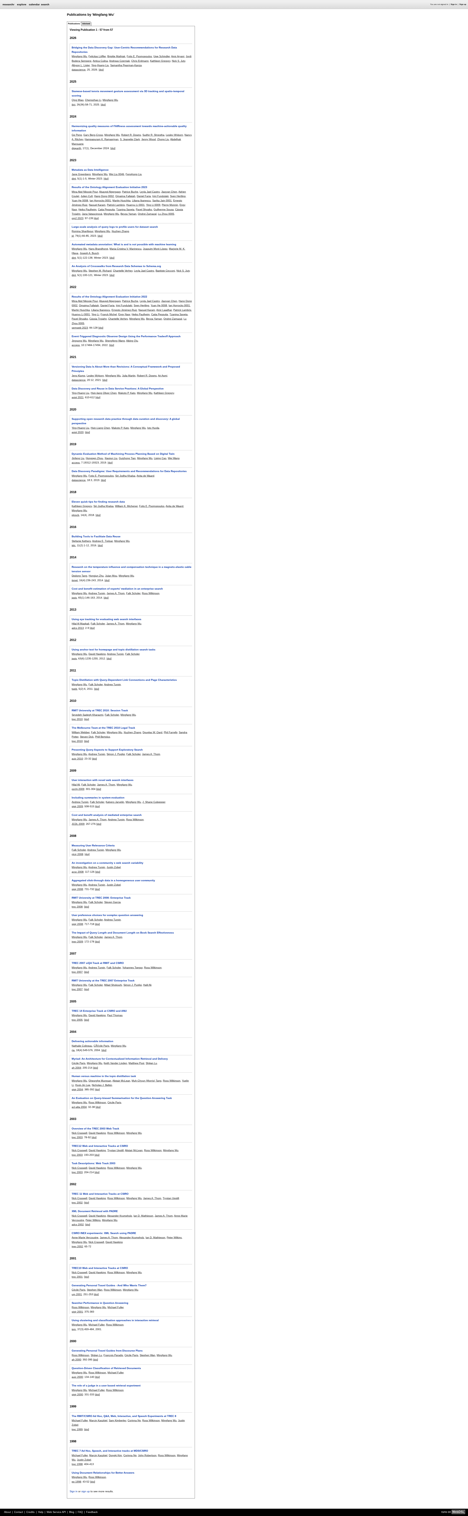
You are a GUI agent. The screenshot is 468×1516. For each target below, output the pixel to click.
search (45, 4)
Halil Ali (147, 984)
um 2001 (77, 1294)
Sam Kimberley (117, 1420)
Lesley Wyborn (174, 134)
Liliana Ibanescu (141, 200)
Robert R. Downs (131, 134)
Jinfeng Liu (78, 458)
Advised (86, 23)
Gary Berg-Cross (93, 134)
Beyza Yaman (128, 213)
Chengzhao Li (93, 100)
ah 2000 (76, 1359)
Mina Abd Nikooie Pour (85, 191)
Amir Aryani (177, 56)
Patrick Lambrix (116, 204)
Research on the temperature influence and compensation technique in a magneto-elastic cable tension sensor (131, 569)
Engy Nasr (124, 314)
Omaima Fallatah (125, 196)
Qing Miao (78, 100)
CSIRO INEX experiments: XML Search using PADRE (104, 1233)
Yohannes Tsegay (132, 967)
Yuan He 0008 (80, 200)
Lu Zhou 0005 (166, 213)
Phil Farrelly (170, 732)
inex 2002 (77, 1246)
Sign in (454, 4)
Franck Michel (109, 314)
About (7, 1512)
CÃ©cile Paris (101, 1045)
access (76, 345)
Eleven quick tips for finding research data (98, 501)
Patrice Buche (130, 191)
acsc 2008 (78, 871)
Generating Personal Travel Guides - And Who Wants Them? (109, 1285)
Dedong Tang (79, 575)
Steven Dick (87, 736)
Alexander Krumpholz (119, 1215)
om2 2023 (77, 218)
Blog (71, 1512)
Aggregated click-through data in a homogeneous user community (113, 880)
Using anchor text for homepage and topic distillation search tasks (113, 649)
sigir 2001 (77, 1311)
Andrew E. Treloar (102, 541)
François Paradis (113, 1355)
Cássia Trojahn (98, 318)
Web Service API (56, 1512)
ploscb (75, 515)
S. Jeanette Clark (130, 139)
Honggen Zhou (94, 458)
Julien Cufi (87, 196)
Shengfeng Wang (115, 340)
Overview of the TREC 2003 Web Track (95, 1128)
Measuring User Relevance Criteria (93, 845)
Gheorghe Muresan (99, 1080)
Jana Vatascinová (92, 213)
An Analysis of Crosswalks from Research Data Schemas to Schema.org (116, 266)
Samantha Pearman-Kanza (126, 65)
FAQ (80, 1512)
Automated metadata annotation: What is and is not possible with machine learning (124, 244)
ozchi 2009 (78, 789)
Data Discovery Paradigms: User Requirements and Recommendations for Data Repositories (129, 471)
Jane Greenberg (81, 174)
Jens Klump (78, 375)
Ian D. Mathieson (143, 1215)
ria (73, 1050)
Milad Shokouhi (113, 984)
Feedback (92, 1512)
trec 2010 (77, 719)
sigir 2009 (77, 806)
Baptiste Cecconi (165, 270)
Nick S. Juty (178, 60)
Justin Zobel (114, 867)
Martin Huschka (121, 200)
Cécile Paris (78, 1063)
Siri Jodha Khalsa (125, 475)
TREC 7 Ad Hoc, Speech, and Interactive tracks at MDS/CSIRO (110, 1450)
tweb (74, 688)
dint (74, 178)
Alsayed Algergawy (110, 191)
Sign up (462, 4)
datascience (79, 69)
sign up (85, 1491)
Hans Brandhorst (98, 248)
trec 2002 (77, 1202)
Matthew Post (136, 1063)
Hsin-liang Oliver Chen (104, 392)
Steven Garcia (112, 902)
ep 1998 (76, 1481)
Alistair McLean (121, 1080)
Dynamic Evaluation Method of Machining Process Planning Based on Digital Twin (123, 453)
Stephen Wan (94, 1289)
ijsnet (75, 580)
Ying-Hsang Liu (100, 65)
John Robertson (147, 1455)
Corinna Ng (134, 1420)
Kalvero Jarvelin (115, 801)
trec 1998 (77, 1464)
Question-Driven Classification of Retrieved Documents (106, 1368)
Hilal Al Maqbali (80, 623)
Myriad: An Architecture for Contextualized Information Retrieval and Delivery (120, 1058)
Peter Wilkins (93, 1220)
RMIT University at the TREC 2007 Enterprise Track (103, 980)
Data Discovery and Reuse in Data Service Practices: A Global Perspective (118, 388)
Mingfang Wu (79, 56)
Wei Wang (174, 458)
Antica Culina (100, 60)
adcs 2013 (78, 628)
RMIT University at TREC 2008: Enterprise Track (101, 897)
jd (73, 235)
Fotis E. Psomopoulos (139, 56)
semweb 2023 (80, 327)
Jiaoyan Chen (169, 191)
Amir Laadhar (164, 310)
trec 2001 (77, 1276)
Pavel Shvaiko (144, 209)
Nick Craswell (79, 1132)
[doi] (101, 69)
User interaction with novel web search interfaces (102, 780)
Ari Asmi (162, 375)
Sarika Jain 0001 (162, 200)
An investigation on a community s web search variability (107, 862)
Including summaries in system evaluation (98, 797)
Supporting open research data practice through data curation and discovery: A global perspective (126, 421)
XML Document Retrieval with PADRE (95, 1211)
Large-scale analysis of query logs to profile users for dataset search (115, 226)
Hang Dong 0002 (104, 196)
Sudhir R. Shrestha (153, 134)
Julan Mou (111, 575)
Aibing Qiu (132, 340)
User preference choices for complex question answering (107, 915)
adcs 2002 (78, 1224)
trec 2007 (77, 971)
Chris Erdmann (140, 60)
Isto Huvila (153, 427)
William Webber (81, 732)
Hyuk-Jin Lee (82, 1085)
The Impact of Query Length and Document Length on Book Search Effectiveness (123, 932)
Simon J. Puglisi (116, 754)
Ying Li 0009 (153, 204)
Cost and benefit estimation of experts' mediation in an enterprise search (117, 588)
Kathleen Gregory (160, 60)
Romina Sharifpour (82, 231)
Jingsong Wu (79, 340)
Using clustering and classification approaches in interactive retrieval (115, 1320)
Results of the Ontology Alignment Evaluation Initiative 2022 (109, 296)
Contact (18, 1512)
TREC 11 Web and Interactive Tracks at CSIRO (100, 1193)
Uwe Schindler (161, 56)
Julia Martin (128, 375)
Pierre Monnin (170, 204)
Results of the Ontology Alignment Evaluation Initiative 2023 (109, 187)
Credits (30, 1512)
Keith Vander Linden (115, 1063)
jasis (74, 597)
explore (21, 4)
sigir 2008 (77, 889)
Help (40, 1512)
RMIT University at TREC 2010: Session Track (100, 710)
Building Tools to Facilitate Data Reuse (96, 536)
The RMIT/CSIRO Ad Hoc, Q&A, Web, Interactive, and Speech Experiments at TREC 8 (124, 1416)
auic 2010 (77, 758)
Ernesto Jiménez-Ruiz (124, 310)
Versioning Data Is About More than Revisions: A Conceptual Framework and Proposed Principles (126, 368)
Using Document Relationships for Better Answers (103, 1472)
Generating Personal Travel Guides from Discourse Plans (107, 1350)
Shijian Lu (151, 1063)
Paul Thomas (114, 1015)
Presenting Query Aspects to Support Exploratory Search (107, 749)
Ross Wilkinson (150, 593)
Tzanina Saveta (125, 209)
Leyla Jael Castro (150, 191)
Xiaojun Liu (111, 458)
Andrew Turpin (96, 593)
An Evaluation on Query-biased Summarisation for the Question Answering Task (122, 1098)
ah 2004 (76, 1067)
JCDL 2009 (78, 823)
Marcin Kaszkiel (98, 1420)
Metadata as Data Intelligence (90, 169)
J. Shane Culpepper (153, 801)
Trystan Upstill (115, 1150)
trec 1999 (77, 1429)
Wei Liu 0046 (116, 174)
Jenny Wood (148, 139)
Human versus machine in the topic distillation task (104, 1076)
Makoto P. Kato (126, 392)
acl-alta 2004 (79, 1107)
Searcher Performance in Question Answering (100, 1302)
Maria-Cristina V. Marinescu (125, 248)
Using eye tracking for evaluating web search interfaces (106, 619)
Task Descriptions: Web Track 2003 (93, 1163)
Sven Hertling (178, 196)
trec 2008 (77, 906)
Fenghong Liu (134, 174)
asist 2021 (78, 397)
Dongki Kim (115, 1455)
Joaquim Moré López (155, 248)
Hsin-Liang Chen (100, 427)
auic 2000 (77, 1376)
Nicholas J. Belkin (102, 1085)
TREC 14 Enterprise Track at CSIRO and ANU (99, 1010)
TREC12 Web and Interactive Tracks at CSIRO (100, 1145)
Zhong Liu (163, 139)
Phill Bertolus (102, 736)
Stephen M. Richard (100, 270)
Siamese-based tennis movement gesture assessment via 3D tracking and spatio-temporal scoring (128, 93)
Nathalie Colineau (82, 1045)
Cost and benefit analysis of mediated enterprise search (107, 814)
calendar (34, 4)
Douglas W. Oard (152, 732)
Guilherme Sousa (164, 209)
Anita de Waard (145, 475)
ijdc (74, 545)
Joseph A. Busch (89, 253)
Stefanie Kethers (81, 541)
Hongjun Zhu (96, 575)
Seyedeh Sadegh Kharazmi (87, 714)
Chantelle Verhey (123, 270)
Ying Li (95, 314)
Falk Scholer (133, 593)
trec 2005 (77, 1019)
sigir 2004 (77, 1089)
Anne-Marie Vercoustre (85, 1237)
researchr (8, 4)
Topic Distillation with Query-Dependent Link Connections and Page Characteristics (124, 679)
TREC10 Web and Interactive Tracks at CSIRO (100, 1268)
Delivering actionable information (92, 1041)
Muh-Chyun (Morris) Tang (146, 1080)
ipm (74, 1329)
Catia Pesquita (106, 209)
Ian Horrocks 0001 (100, 200)
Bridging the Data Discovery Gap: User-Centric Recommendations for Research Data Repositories (124, 49)
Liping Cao (160, 458)
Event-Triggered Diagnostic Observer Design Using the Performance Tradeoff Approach (126, 336)
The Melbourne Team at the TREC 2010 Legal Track (103, 727)
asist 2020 (78, 432)
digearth (76, 148)
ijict (73, 104)
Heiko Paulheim (87, 209)
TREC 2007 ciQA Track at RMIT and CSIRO (98, 963)
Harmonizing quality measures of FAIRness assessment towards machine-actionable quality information (129, 128)
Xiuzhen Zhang (120, 231)
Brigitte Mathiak (116, 56)
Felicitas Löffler (97, 56)
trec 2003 (77, 1137)
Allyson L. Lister (81, 65)
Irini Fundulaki (160, 196)
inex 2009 (77, 941)
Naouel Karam (97, 204)
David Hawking (97, 653)
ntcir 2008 (77, 854)
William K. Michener (126, 506)
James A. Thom (116, 593)
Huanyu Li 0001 (135, 204)
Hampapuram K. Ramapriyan (101, 139)
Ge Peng (77, 134)
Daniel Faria (144, 196)
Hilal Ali (76, 784)
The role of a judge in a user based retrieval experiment (106, 1385)
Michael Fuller (115, 1307)
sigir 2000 (77, 1394)
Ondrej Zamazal (147, 213)
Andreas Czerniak (119, 60)
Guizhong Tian (127, 458)
